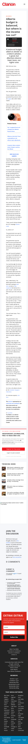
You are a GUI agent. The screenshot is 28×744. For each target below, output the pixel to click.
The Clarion (21, 706)
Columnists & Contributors (14, 651)
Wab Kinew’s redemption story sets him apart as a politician (15, 468)
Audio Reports (14, 669)
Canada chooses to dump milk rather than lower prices (15, 474)
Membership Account (14, 684)
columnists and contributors (13, 403)
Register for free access (13, 449)
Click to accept (16, 740)
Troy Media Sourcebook (14, 666)
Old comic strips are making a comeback (15, 486)
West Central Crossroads (21, 728)
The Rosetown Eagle (20, 713)
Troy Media (9, 413)
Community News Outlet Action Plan (14, 662)
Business (9, 16)
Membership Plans (14, 682)
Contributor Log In (14, 680)
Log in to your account (13, 453)
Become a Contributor (14, 653)
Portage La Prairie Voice (14, 728)
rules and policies (17, 557)
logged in (15, 573)
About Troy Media (14, 649)
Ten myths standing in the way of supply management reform (15, 493)
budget (9, 99)
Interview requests (14, 41)
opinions (10, 401)
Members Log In (14, 679)
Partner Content (14, 667)
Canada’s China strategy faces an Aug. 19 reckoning (15, 480)
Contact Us (14, 654)
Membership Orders (14, 686)
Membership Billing (14, 688)
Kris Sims (14, 38)
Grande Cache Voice (6, 723)
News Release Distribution (14, 671)
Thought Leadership (14, 664)
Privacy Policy (24, 740)
